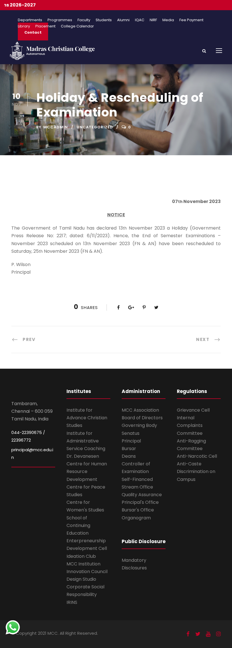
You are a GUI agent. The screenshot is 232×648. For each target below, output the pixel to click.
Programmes (60, 20)
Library (24, 26)
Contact (33, 32)
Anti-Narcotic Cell (197, 456)
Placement (45, 26)
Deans (129, 456)
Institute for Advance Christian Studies (86, 418)
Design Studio (81, 579)
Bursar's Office (138, 510)
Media (168, 20)
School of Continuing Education (78, 525)
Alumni (123, 20)
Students (104, 20)
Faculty (84, 20)
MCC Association (140, 410)
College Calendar (77, 26)
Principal (131, 441)
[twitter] (197, 634)
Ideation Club (81, 556)
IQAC (139, 20)
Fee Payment (191, 20)
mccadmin (55, 127)
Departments (30, 20)
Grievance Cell (193, 410)
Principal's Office (140, 502)
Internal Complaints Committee (190, 425)
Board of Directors (142, 417)
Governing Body (139, 425)
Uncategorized (95, 127)
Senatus (130, 433)
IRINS (71, 602)
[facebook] (188, 634)
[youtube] (208, 634)
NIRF (153, 20)
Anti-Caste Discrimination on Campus (196, 471)
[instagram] (218, 634)
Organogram (136, 518)
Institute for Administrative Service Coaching (85, 441)
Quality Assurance (142, 494)
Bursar (129, 448)
